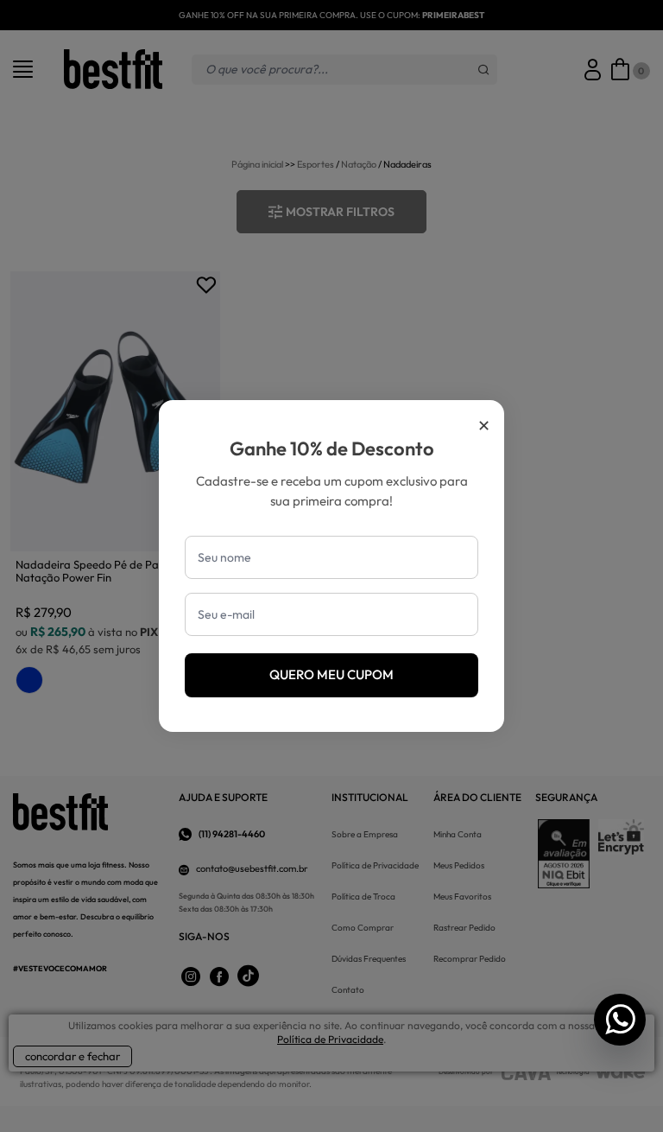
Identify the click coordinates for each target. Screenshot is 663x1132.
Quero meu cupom (331, 674)
